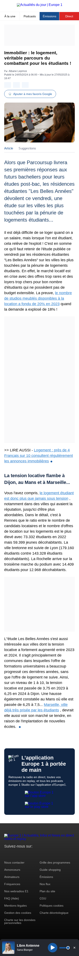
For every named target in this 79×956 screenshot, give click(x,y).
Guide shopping (50, 869)
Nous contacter (14, 862)
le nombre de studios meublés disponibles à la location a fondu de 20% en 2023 (38, 298)
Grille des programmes (55, 862)
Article (8, 148)
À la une (9, 16)
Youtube (28, 854)
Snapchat (35, 854)
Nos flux (45, 884)
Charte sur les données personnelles (19, 921)
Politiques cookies (51, 905)
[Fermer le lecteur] (74, 947)
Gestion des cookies (17, 912)
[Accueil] (39, 5)
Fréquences (12, 884)
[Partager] (7, 85)
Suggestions (27, 148)
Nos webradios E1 (16, 891)
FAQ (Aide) (11, 898)
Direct (69, 16)
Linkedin (42, 854)
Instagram (14, 854)
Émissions (49, 16)
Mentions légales (15, 905)
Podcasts (30, 16)
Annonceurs (12, 869)
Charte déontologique (54, 912)
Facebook (21, 854)
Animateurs (11, 877)
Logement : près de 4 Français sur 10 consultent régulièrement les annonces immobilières (38, 455)
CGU (43, 898)
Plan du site (47, 891)
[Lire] (52, 947)
